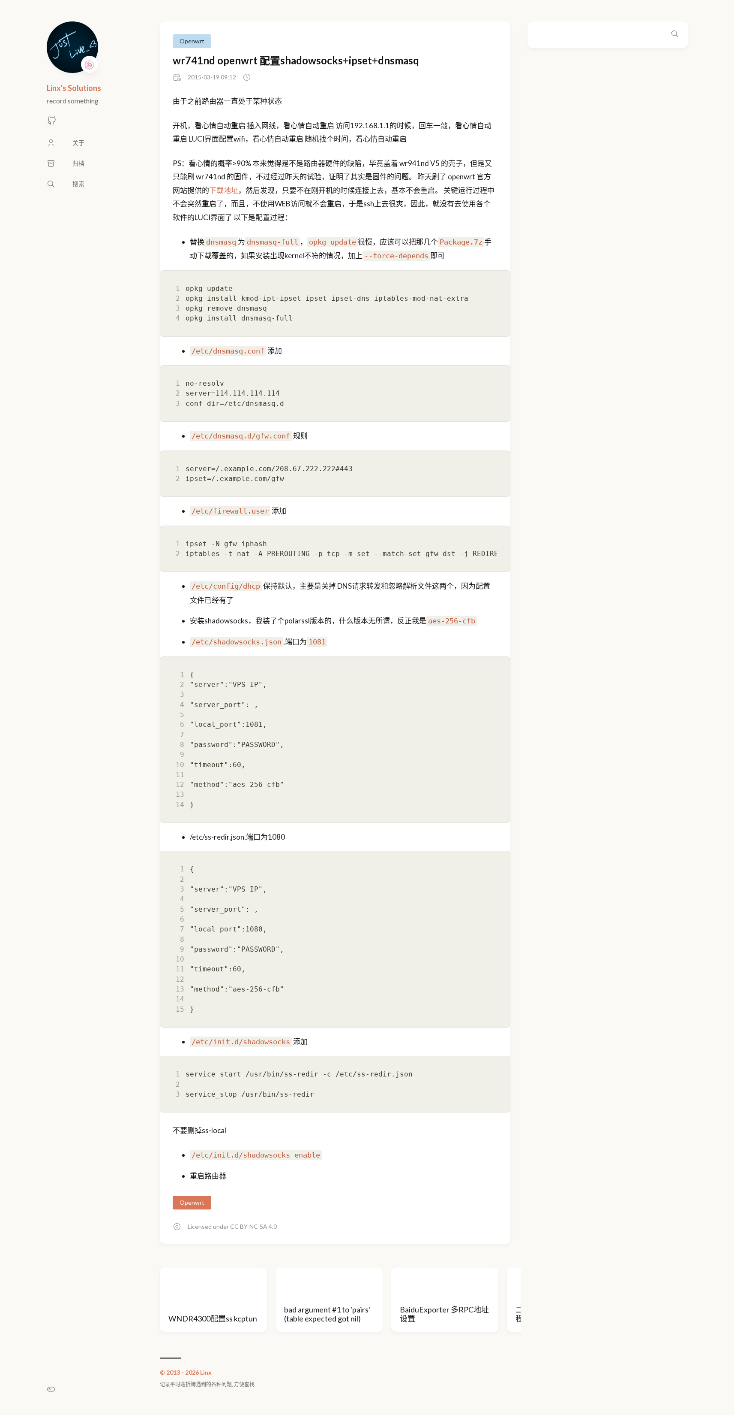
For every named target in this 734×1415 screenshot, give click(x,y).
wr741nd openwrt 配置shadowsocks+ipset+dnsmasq (296, 60)
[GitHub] (52, 123)
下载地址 (223, 190)
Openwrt (192, 41)
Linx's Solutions (74, 88)
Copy (498, 275)
